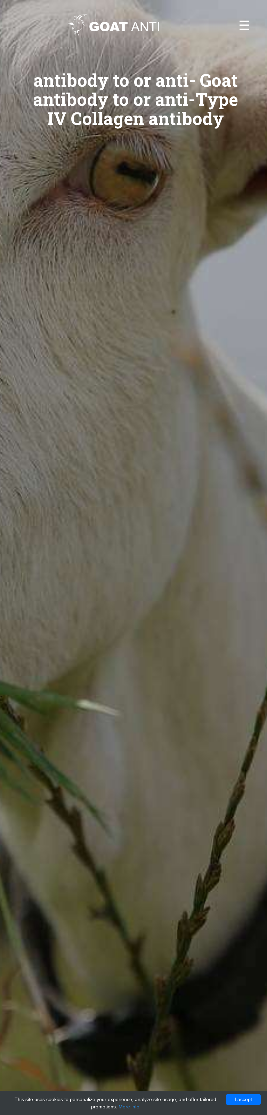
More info (129, 1106)
